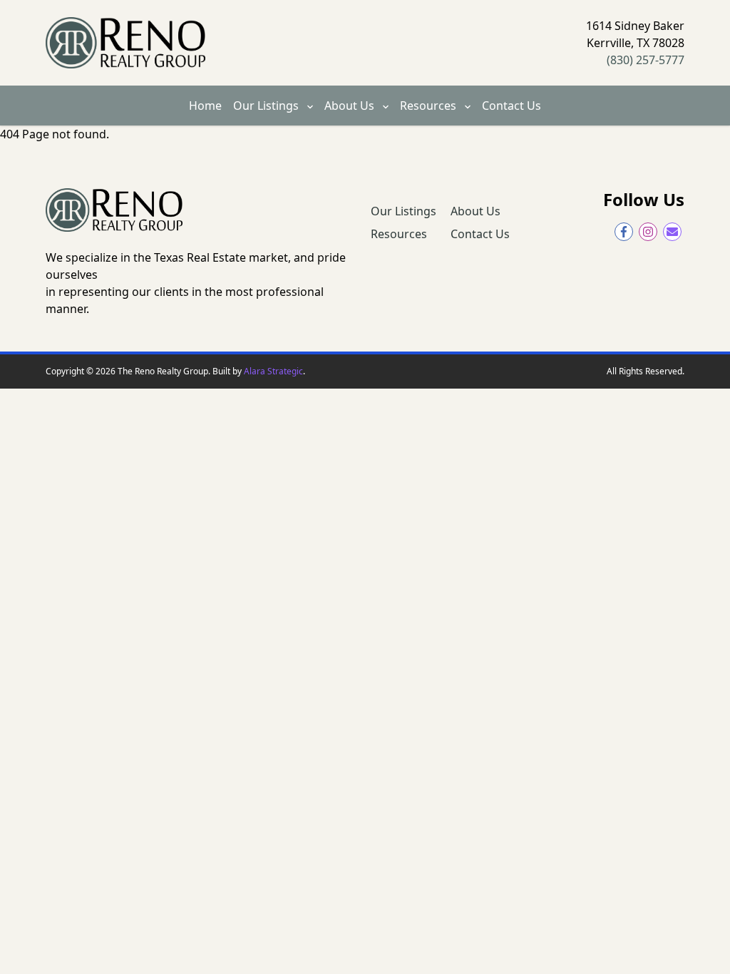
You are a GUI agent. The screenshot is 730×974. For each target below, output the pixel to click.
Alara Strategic (273, 371)
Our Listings (267, 105)
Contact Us (511, 105)
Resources (429, 105)
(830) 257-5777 (645, 60)
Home (205, 105)
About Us (350, 105)
